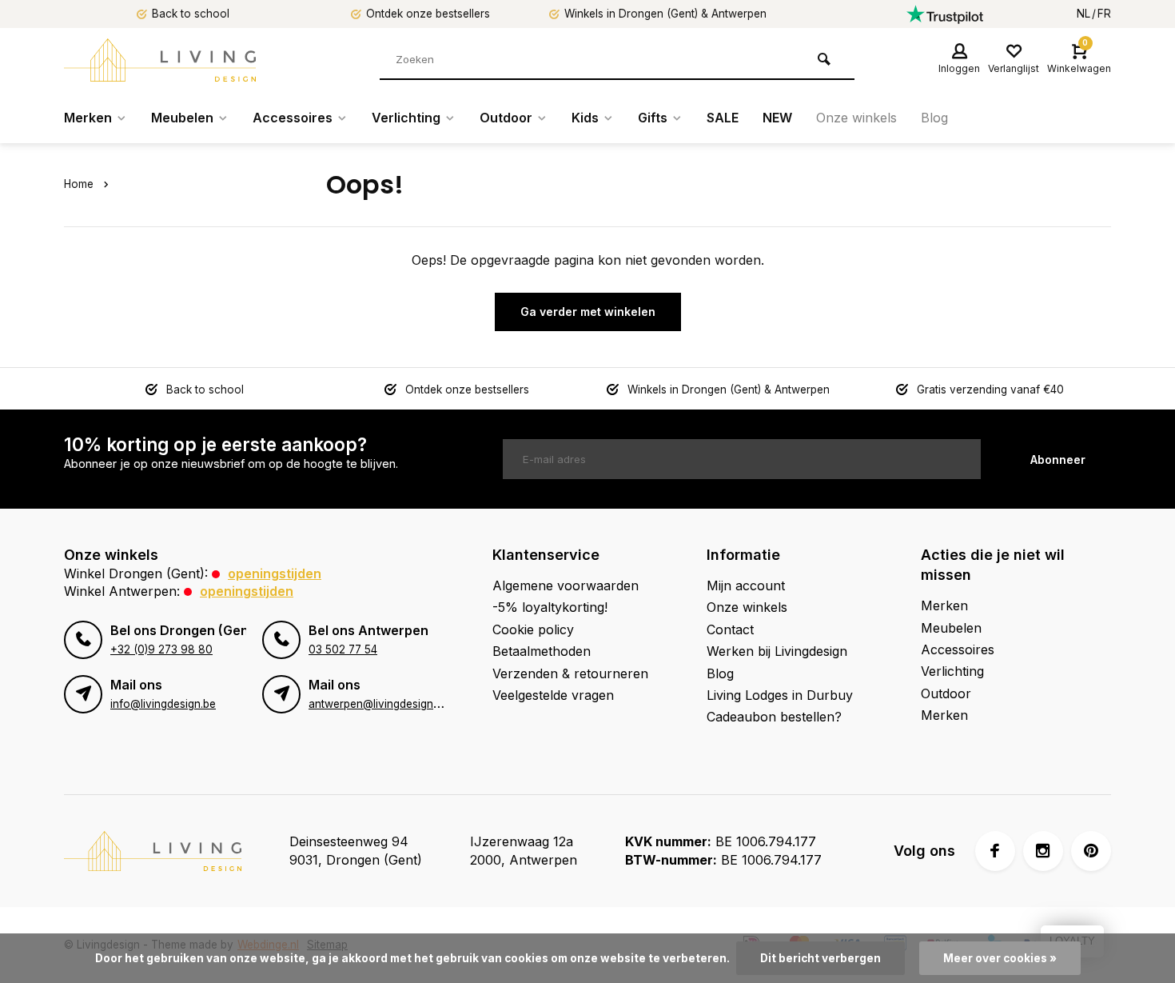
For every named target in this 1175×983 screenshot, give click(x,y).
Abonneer (1057, 459)
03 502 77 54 (343, 649)
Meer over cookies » (1000, 958)
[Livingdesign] (160, 60)
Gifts (652, 118)
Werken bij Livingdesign (777, 651)
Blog (934, 118)
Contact (730, 629)
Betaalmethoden (541, 651)
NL (1083, 13)
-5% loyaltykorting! (549, 607)
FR (1104, 13)
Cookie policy (533, 629)
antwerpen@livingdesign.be (378, 703)
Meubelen (182, 118)
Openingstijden (274, 573)
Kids (585, 118)
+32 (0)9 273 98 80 (161, 649)
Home (79, 184)
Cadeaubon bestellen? (774, 717)
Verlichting (406, 118)
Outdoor (506, 118)
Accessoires (293, 118)
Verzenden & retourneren (570, 673)
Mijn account (746, 585)
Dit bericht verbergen (820, 958)
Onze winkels (856, 118)
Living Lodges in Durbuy (780, 695)
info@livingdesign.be (163, 703)
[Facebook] (995, 851)
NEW (777, 118)
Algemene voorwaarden (565, 585)
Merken (88, 118)
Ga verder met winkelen (587, 311)
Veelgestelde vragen (553, 695)
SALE (723, 118)
